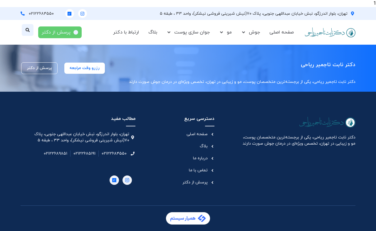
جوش (254, 32)
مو (229, 32)
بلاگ (152, 32)
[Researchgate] (69, 13)
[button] (27, 30)
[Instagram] (82, 13)
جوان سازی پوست (192, 32)
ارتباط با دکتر (126, 32)
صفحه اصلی (281, 32)
